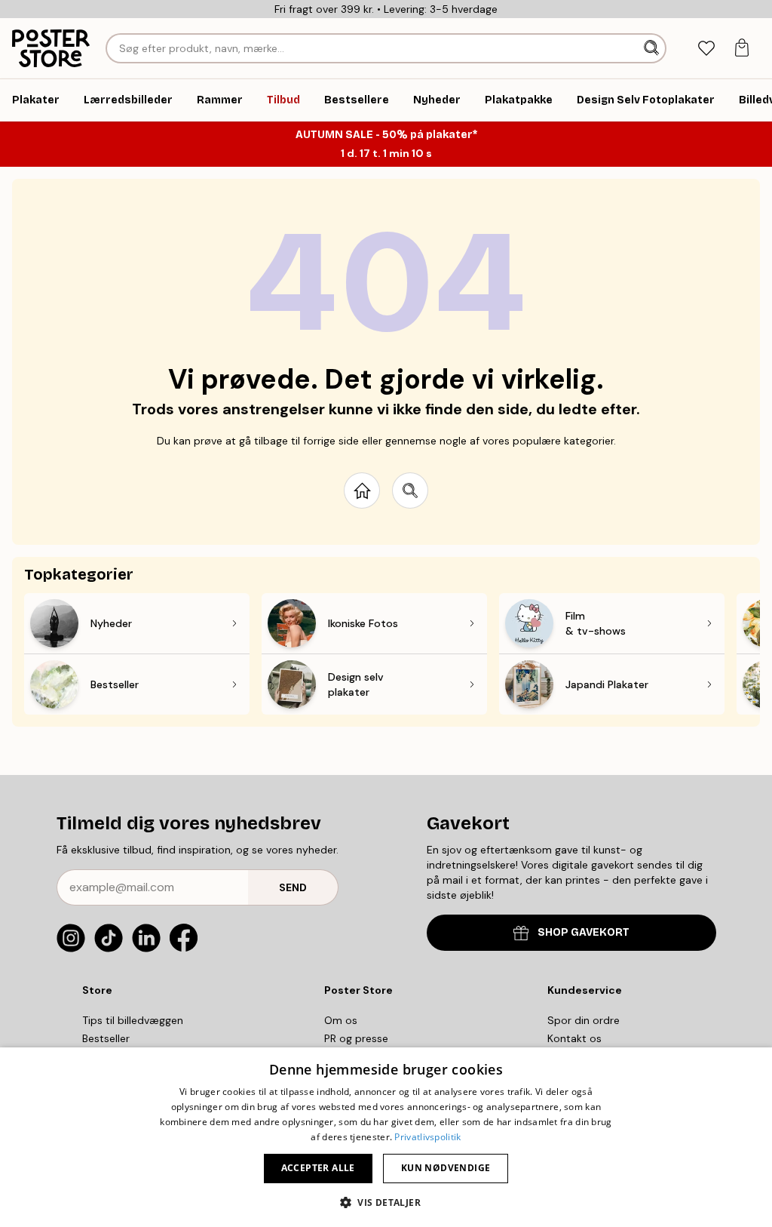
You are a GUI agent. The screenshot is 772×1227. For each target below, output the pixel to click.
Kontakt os (574, 1038)
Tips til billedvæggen (132, 1020)
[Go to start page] (362, 490)
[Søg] (652, 48)
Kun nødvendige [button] (446, 1167)
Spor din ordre (583, 1020)
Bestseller (106, 1038)
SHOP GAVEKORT (584, 932)
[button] (386, 1202)
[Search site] (410, 490)
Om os (340, 1020)
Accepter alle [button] (318, 1167)
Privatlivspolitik (427, 1136)
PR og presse (356, 1038)
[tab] (706, 48)
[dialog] (386, 1137)
